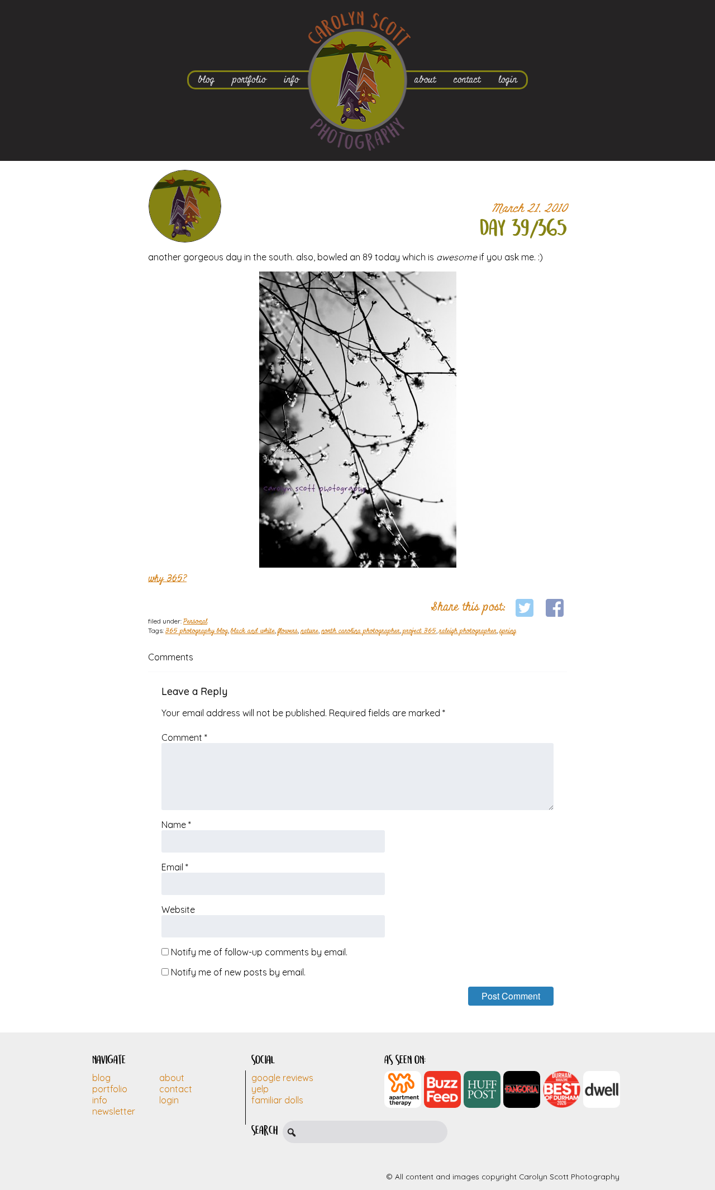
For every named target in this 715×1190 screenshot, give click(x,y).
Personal (195, 622)
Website (178, 909)
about (425, 79)
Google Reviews (282, 1077)
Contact (175, 1088)
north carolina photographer (360, 631)
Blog (101, 1077)
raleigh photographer (468, 631)
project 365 (419, 631)
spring (507, 631)
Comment (184, 737)
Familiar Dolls (277, 1100)
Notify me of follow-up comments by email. (259, 952)
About (171, 1077)
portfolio (249, 79)
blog (206, 79)
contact (467, 79)
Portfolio (109, 1088)
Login (169, 1100)
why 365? (167, 578)
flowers (288, 631)
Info (99, 1100)
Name (176, 824)
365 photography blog (196, 631)
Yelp (260, 1088)
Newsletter (113, 1111)
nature (309, 631)
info (291, 79)
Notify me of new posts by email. (238, 972)
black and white (253, 631)
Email (174, 867)
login (507, 79)
